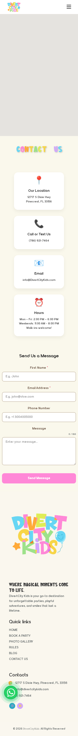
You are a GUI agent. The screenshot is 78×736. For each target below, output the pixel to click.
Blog (13, 653)
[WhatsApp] (11, 692)
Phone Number (39, 408)
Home (13, 630)
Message (39, 428)
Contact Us (18, 659)
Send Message (39, 478)
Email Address (39, 388)
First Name (39, 368)
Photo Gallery (21, 641)
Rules (13, 647)
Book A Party (19, 636)
